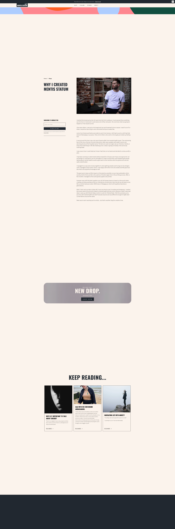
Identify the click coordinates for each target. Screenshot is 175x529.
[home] (22, 5)
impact (96, 5)
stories (89, 5)
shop (75, 5)
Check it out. (98, 1)
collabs (82, 5)
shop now (87, 299)
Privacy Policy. (46, 132)
